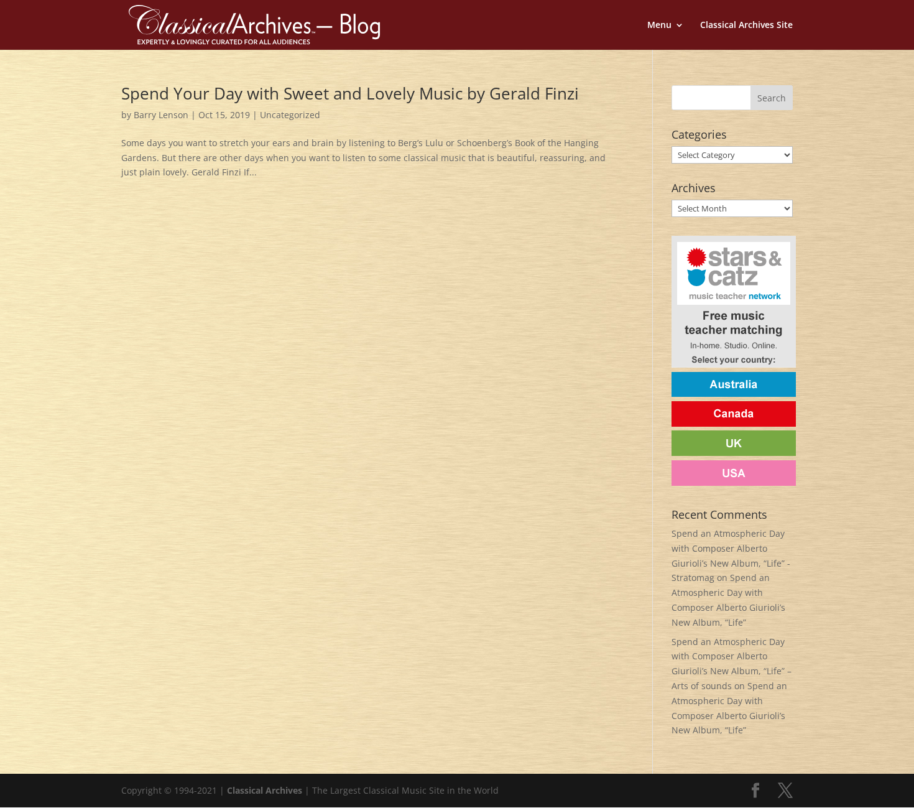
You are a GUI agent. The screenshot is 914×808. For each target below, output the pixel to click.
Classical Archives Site (746, 25)
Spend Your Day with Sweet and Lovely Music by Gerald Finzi (350, 93)
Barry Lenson (161, 115)
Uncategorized (290, 115)
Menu (659, 25)
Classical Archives (264, 790)
